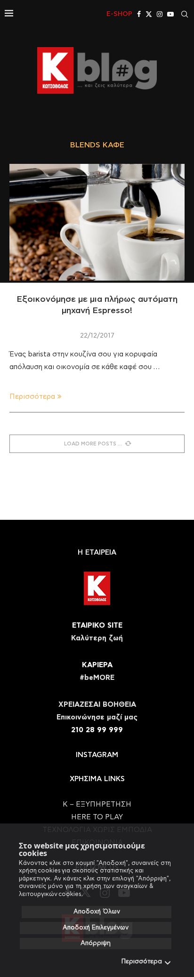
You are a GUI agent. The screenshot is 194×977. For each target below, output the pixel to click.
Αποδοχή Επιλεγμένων (96, 928)
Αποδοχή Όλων (96, 912)
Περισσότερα (141, 962)
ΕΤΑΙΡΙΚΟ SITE (97, 625)
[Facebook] (139, 14)
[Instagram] (159, 14)
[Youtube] (170, 14)
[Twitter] (149, 14)
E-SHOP (119, 14)
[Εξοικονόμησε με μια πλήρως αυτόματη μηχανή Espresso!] (97, 222)
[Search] (184, 14)
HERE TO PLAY (97, 817)
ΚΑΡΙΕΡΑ (97, 665)
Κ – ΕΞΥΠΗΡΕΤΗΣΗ (97, 804)
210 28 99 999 (97, 730)
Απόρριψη (96, 943)
